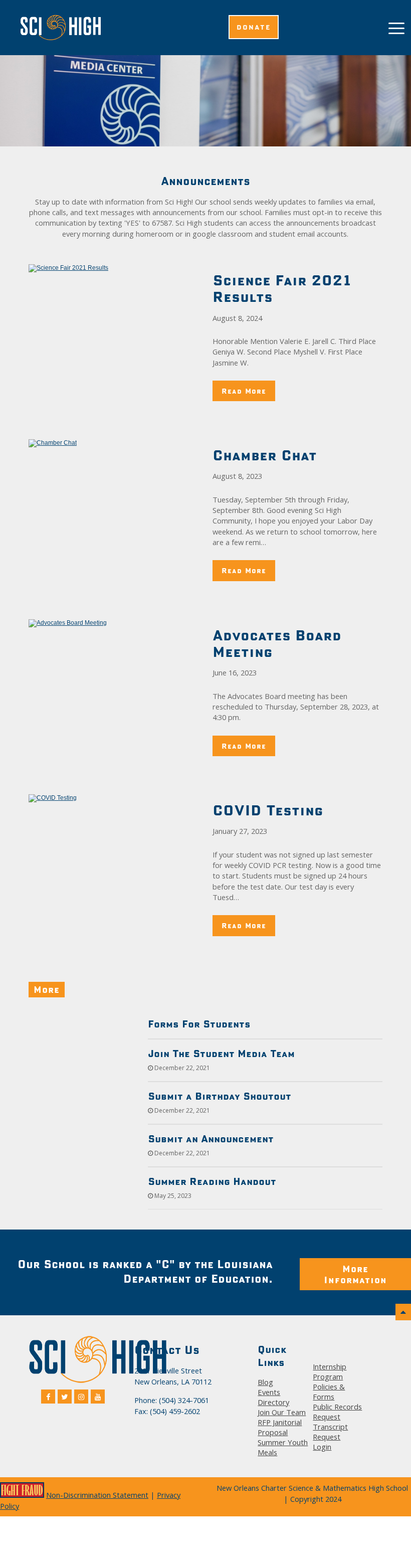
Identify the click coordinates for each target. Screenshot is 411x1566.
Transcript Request (330, 1432)
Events (269, 1392)
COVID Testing (268, 810)
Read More (244, 391)
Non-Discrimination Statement (97, 1495)
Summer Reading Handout (212, 1181)
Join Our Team (282, 1412)
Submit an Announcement (211, 1139)
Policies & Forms (329, 1391)
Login (322, 1447)
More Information (355, 1274)
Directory (273, 1402)
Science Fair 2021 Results (282, 288)
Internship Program (329, 1371)
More (47, 989)
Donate (254, 27)
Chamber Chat (265, 455)
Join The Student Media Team (221, 1054)
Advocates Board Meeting (277, 643)
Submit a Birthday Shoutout (219, 1096)
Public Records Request (337, 1412)
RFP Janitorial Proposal (280, 1427)
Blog (265, 1382)
